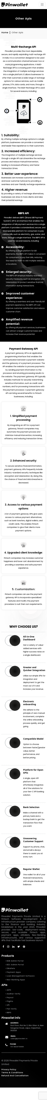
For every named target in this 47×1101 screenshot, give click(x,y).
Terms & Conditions (12, 1072)
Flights (9, 1001)
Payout (9, 997)
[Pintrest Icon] (24, 946)
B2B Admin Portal (15, 961)
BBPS (8, 1012)
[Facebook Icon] (3, 946)
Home (4, 32)
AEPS (8, 990)
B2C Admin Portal (15, 964)
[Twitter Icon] (18, 946)
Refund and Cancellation (15, 1075)
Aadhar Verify (13, 994)
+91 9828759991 (17, 1047)
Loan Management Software (20, 976)
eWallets (10, 968)
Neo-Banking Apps (15, 979)
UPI (8, 1005)
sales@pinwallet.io (19, 1038)
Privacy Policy (8, 1069)
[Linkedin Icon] (13, 946)
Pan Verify (11, 1009)
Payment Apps (13, 972)
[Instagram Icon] (8, 946)
